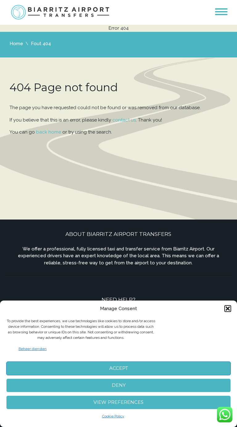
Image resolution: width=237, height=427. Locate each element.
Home (16, 43)
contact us (124, 120)
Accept (118, 368)
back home (48, 132)
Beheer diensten (33, 349)
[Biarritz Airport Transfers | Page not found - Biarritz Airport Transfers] (61, 12)
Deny (119, 385)
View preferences (118, 402)
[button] (228, 308)
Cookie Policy (113, 416)
